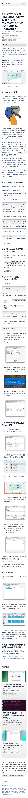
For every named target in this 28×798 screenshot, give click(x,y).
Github (7, 261)
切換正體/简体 (5, 33)
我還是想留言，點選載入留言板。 (13, 775)
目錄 (6, 44)
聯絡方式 (4, 781)
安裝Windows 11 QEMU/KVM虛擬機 (14, 186)
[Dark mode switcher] (20, 3)
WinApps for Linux (14, 160)
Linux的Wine (16, 60)
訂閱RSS (4, 783)
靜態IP (10, 196)
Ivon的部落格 (6, 3)
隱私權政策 (5, 785)
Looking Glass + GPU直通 (14, 172)
